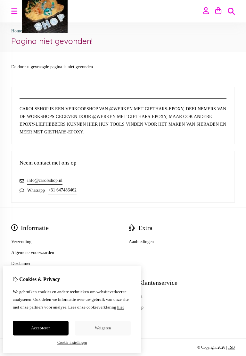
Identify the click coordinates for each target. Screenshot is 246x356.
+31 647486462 (62, 190)
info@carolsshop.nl (44, 180)
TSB (231, 347)
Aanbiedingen (141, 241)
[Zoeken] (231, 11)
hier (120, 307)
